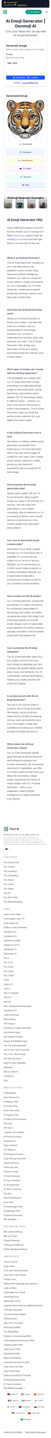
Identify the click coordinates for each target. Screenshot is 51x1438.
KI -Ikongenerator (12, 1185)
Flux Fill (7, 893)
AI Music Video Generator (15, 927)
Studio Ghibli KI (10, 1145)
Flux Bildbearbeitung (13, 902)
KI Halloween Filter (12, 1211)
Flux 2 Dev (8, 971)
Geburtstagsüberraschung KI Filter (19, 1340)
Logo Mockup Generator (15, 1158)
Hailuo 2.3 (8, 984)
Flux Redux (9, 880)
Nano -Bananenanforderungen (17, 1006)
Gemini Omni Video (12, 914)
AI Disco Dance (10, 1262)
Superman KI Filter (12, 1353)
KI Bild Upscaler (11, 1167)
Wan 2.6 (7, 997)
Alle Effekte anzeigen (13, 1388)
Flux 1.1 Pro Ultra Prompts (15, 1054)
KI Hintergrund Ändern (14, 1154)
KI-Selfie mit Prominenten (15, 1119)
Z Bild (6, 980)
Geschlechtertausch (13, 1198)
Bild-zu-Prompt (10, 1236)
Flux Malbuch (10, 1150)
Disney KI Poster (11, 1171)
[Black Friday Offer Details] (15, 5)
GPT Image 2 (9, 1023)
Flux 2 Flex (8, 967)
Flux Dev (8, 1193)
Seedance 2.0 (10, 936)
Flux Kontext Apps (12, 1032)
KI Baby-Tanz (10, 1279)
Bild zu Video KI (11, 1071)
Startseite (8, 1067)
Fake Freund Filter (12, 1371)
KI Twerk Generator (12, 1384)
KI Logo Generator (12, 1180)
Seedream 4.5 (10, 953)
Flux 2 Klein (9, 975)
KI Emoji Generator (12, 1176)
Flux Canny (9, 884)
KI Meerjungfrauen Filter (14, 1380)
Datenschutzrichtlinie (13, 1432)
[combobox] (8, 849)
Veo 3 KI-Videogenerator (15, 1045)
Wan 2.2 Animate (11, 993)
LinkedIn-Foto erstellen (14, 1132)
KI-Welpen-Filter (11, 1102)
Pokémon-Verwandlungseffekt (17, 1336)
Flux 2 (6, 958)
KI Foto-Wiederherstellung (15, 1249)
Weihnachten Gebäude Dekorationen (20, 1283)
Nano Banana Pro (11, 1097)
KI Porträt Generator (13, 1136)
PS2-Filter (8, 1123)
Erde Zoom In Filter (12, 1349)
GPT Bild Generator (12, 1058)
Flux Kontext (9, 867)
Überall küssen (10, 1318)
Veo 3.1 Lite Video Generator (16, 1050)
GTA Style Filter (11, 1106)
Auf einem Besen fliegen (15, 1314)
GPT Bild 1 (8, 1128)
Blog (6, 1080)
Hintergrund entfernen (14, 1245)
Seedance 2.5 (10, 932)
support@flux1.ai (30, 83)
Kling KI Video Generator (15, 1063)
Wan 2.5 (7, 1002)
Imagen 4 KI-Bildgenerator (15, 1041)
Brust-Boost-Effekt (12, 1327)
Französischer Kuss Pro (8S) (16, 1362)
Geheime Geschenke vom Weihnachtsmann (23, 1305)
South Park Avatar (12, 1110)
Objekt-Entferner (11, 1163)
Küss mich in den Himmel (15, 1275)
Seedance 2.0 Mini (12, 940)
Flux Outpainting (11, 875)
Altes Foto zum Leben (13, 1323)
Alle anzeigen (10, 1219)
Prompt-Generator (12, 1240)
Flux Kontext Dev (11, 862)
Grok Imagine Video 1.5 (14, 919)
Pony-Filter (8, 1202)
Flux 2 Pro (8, 962)
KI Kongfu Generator (13, 1310)
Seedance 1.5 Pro (12, 945)
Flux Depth (8, 888)
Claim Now (22, 5)
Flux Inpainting (10, 871)
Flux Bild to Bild (10, 897)
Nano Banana (10, 1019)
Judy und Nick (10, 1288)
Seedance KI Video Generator (17, 1028)
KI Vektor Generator (13, 1189)
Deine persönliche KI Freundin (17, 1375)
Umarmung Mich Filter (13, 1345)
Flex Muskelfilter (11, 1332)
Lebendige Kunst (11, 1297)
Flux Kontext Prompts (13, 1037)
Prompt (9, 54)
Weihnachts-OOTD (12, 1301)
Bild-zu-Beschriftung (13, 1232)
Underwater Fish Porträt (14, 1292)
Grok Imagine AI (11, 923)
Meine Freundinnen (12, 1358)
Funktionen (9, 1076)
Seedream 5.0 (10, 949)
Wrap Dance (9, 1266)
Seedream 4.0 (10, 1010)
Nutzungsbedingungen (36, 1432)
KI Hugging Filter (11, 1115)
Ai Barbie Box (10, 1141)
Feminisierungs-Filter (13, 1206)
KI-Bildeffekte (10, 1093)
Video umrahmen (11, 1015)
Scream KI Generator (13, 1215)
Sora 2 (7, 988)
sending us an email (17, 239)
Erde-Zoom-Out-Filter (13, 1366)
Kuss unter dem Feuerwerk (16, 1270)
